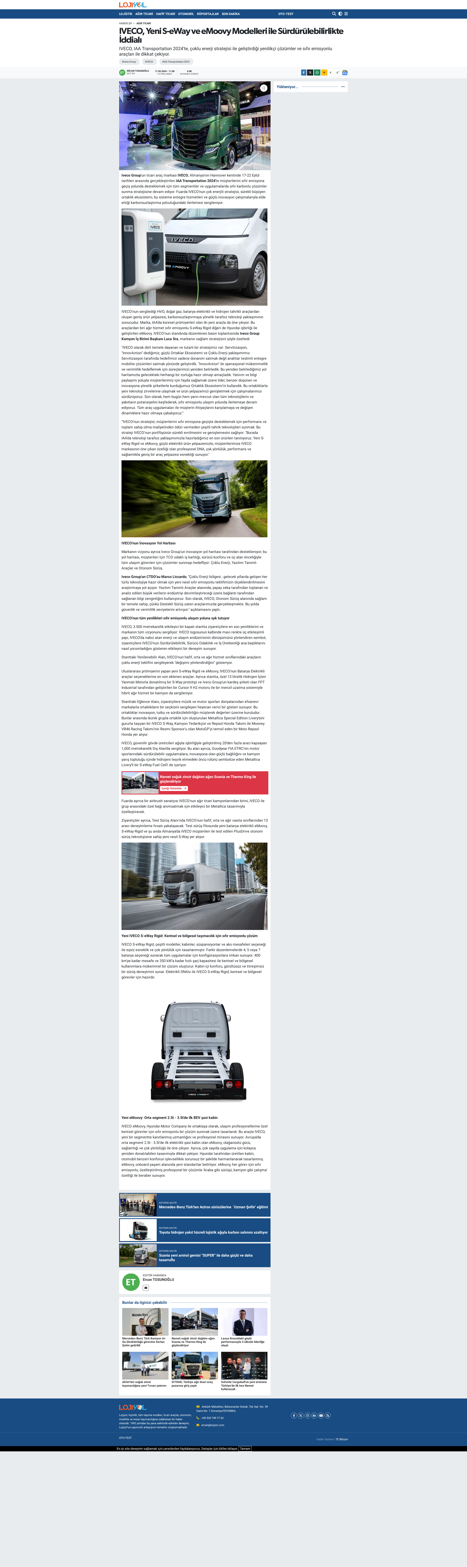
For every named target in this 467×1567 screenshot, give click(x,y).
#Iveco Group (129, 61)
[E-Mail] (146, 1288)
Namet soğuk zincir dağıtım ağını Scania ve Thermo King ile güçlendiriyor (193, 1342)
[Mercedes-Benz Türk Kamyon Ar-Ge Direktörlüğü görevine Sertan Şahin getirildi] (145, 1322)
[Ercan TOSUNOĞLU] (131, 1282)
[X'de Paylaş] (310, 72)
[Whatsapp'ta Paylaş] (317, 72)
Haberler (125, 23)
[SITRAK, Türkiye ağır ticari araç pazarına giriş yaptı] (195, 1365)
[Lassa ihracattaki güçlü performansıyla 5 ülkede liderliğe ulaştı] (244, 1322)
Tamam (245, 1448)
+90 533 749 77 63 (212, 1418)
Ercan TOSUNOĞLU (158, 1279)
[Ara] (334, 14)
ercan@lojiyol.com (212, 1425)
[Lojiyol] (132, 5)
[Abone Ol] (345, 72)
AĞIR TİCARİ (144, 14)
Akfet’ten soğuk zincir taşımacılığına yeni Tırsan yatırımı (144, 1383)
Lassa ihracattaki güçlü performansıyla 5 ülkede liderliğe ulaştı (243, 1342)
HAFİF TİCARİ (165, 14)
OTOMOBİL (186, 14)
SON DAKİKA (231, 14)
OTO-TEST (286, 14)
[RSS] (328, 1416)
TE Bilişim (341, 1439)
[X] (301, 1416)
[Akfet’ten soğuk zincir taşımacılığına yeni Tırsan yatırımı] (145, 1365)
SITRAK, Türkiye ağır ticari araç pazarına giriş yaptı (192, 1383)
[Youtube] (321, 1416)
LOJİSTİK (125, 14)
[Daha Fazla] (324, 72)
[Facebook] (294, 1416)
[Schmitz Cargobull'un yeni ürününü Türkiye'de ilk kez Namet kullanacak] (244, 1365)
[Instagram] (307, 1416)
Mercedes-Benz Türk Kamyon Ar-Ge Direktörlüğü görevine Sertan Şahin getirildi (144, 1342)
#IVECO (149, 61)
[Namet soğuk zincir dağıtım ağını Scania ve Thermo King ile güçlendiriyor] (195, 1322)
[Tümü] (343, 86)
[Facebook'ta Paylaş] (303, 72)
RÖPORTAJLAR (208, 14)
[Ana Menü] (345, 14)
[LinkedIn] (314, 1416)
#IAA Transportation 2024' (176, 61)
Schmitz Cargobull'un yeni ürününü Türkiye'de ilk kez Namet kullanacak (244, 1385)
